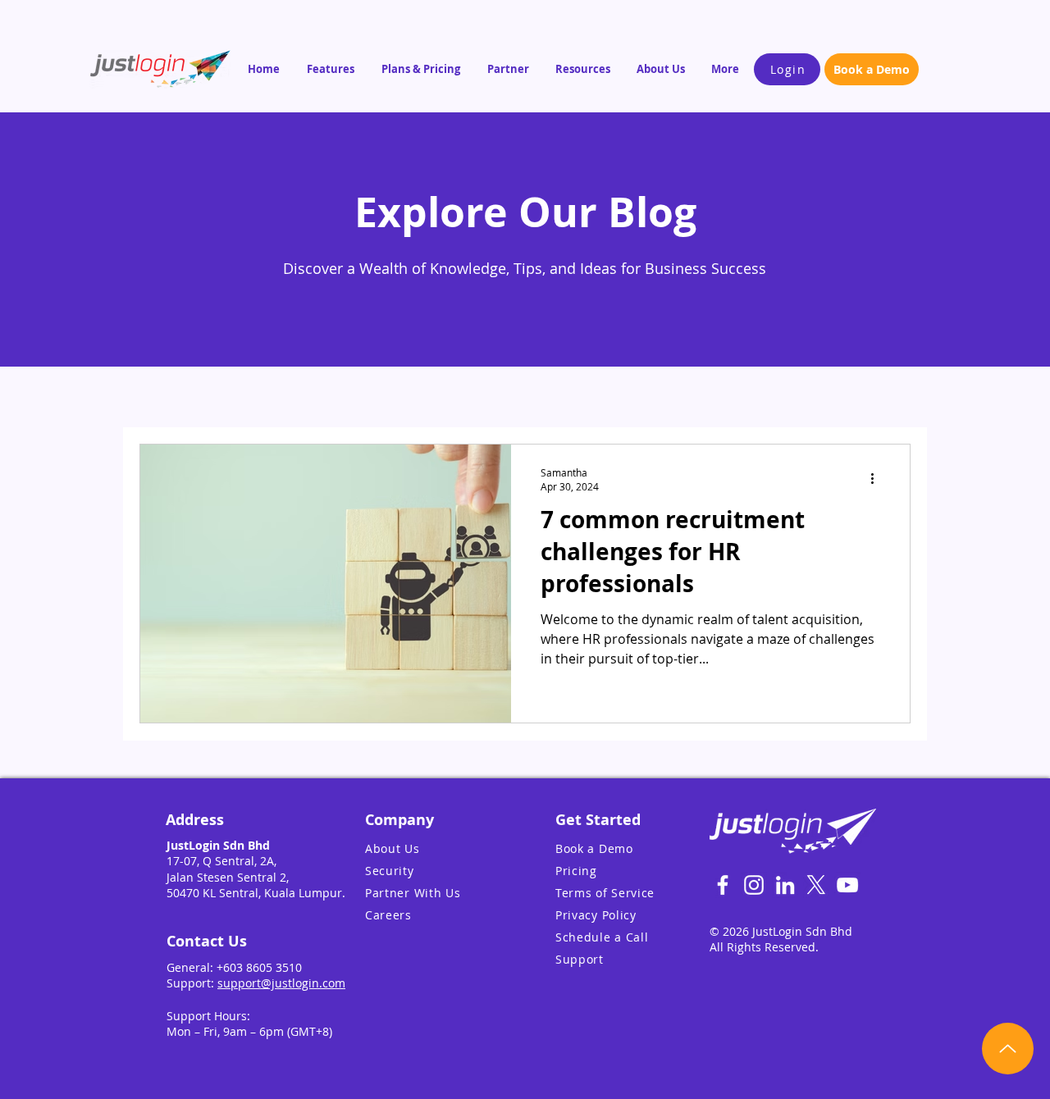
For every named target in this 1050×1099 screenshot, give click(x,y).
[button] (331, 69)
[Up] (1008, 1048)
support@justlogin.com (281, 983)
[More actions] (878, 479)
